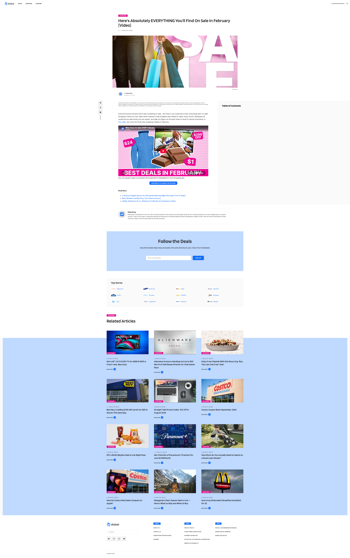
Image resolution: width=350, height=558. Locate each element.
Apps (218, 523)
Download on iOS (221, 535)
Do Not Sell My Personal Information (197, 539)
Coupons (39, 3)
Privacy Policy (189, 528)
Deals (20, 3)
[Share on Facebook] (100, 107)
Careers (156, 539)
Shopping (29, 3)
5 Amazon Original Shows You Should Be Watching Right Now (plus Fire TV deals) (153, 196)
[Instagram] (119, 539)
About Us (156, 528)
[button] (163, 183)
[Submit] (108, 532)
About (157, 523)
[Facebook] (114, 539)
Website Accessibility (191, 543)
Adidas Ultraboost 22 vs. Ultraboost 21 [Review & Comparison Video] (149, 201)
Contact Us (157, 531)
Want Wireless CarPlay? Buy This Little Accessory (141, 198)
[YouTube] (124, 539)
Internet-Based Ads (191, 535)
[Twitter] (109, 539)
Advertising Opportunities (162, 535)
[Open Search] (347, 3)
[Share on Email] (100, 112)
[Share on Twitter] (100, 103)
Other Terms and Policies (192, 531)
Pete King (129, 93)
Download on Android (222, 531)
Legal (188, 523)
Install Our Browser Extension (226, 528)
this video (122, 122)
